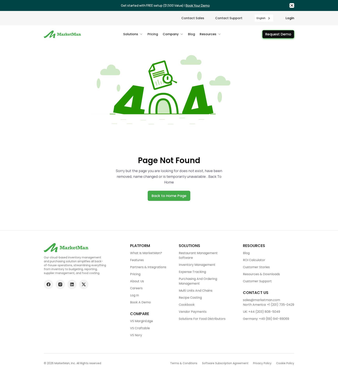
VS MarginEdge (141, 321)
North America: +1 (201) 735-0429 (268, 304)
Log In (134, 295)
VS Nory (136, 335)
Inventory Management (197, 264)
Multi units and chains (195, 290)
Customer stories (256, 267)
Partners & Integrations (148, 267)
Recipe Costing (190, 297)
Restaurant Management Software (198, 255)
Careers (136, 288)
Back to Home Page (169, 195)
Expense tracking (192, 272)
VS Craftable (140, 328)
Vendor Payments (193, 311)
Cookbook (187, 304)
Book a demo (140, 302)
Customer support (257, 281)
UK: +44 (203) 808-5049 (261, 311)
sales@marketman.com (261, 300)
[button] (133, 34)
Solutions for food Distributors (202, 318)
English (261, 18)
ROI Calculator (254, 260)
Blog (246, 253)
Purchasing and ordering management (198, 281)
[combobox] (264, 18)
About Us (137, 281)
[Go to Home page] (63, 34)
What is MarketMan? (146, 253)
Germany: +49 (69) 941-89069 (266, 318)
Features (137, 260)
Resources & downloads (261, 274)
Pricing (135, 274)
